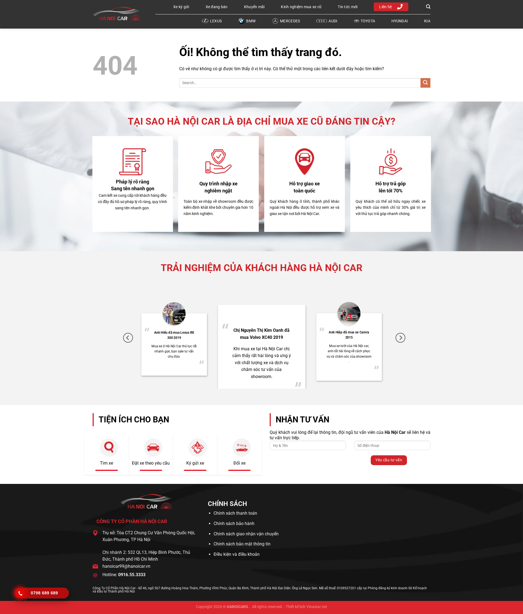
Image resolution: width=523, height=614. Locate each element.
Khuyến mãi (254, 7)
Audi (333, 21)
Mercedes (290, 21)
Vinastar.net (316, 606)
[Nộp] (425, 83)
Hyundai (399, 21)
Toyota (368, 21)
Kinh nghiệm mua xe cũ (301, 7)
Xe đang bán (217, 7)
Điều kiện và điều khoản (237, 554)
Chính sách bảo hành (234, 523)
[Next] (400, 338)
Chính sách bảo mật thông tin (242, 544)
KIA (427, 21)
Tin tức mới (347, 7)
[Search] (427, 6)
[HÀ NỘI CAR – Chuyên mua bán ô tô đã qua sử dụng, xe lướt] (120, 13)
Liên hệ (385, 7)
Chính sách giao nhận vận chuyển (246, 533)
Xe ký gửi (181, 7)
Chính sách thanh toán (235, 513)
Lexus (216, 21)
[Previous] (128, 338)
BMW (251, 21)
